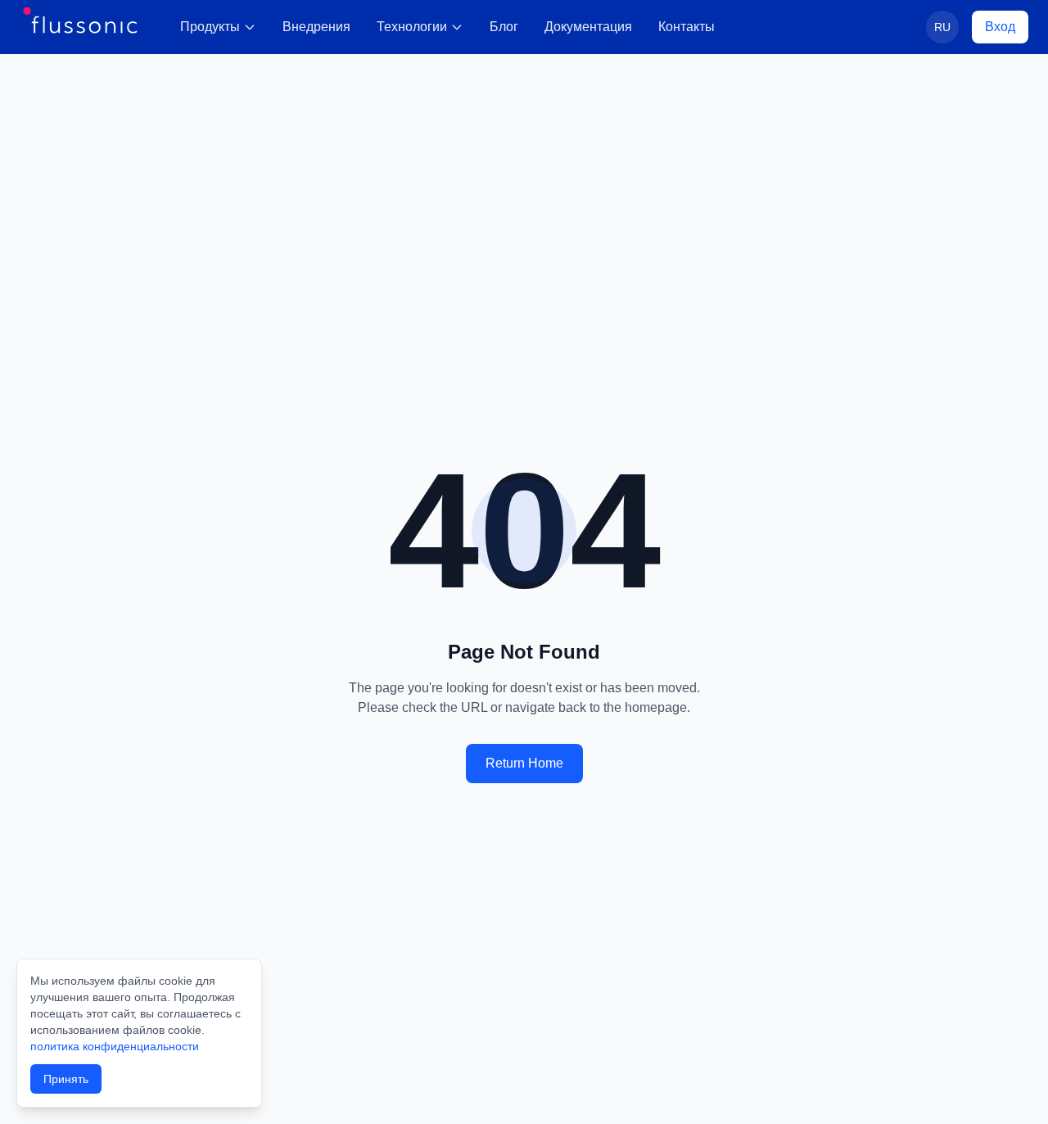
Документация (588, 27)
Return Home (524, 763)
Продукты (210, 27)
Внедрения (316, 27)
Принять (65, 1078)
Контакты (686, 27)
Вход (1000, 27)
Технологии (412, 27)
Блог (504, 27)
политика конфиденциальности (114, 1046)
